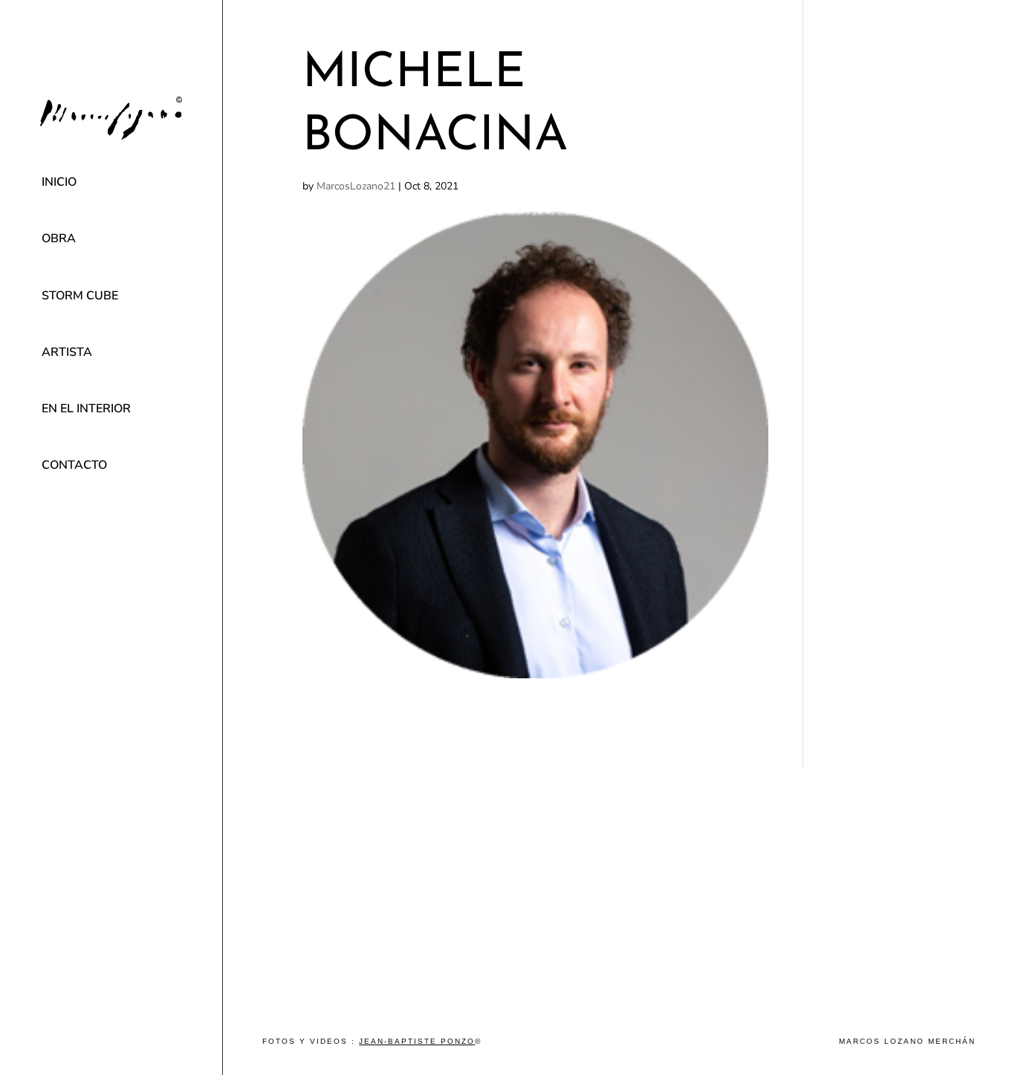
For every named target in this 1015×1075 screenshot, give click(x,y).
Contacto (74, 465)
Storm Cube (80, 296)
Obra (59, 238)
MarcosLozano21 (356, 186)
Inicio (59, 182)
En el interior (86, 408)
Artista (67, 352)
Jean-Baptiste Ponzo (417, 1041)
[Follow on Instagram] (111, 562)
